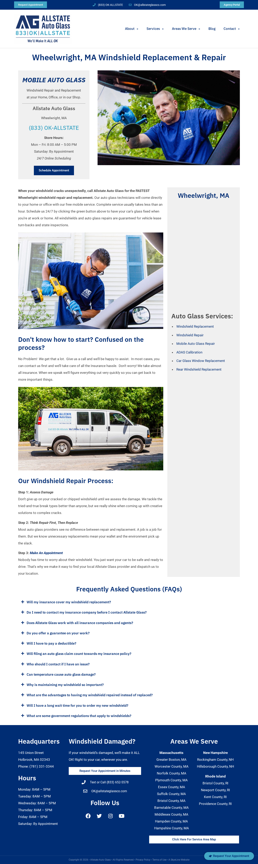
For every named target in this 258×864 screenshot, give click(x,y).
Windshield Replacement (195, 326)
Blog (211, 28)
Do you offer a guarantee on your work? (58, 633)
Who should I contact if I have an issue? (58, 664)
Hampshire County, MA (171, 828)
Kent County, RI (215, 797)
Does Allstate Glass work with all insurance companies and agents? (80, 623)
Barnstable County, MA (171, 808)
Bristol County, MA (171, 801)
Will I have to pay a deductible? (51, 643)
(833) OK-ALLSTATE (54, 127)
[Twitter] (99, 816)
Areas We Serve (184, 28)
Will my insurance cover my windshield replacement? (69, 602)
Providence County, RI (215, 804)
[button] (129, 602)
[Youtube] (122, 816)
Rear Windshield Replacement (199, 369)
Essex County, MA (171, 787)
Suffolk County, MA (171, 794)
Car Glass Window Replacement (200, 361)
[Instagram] (110, 816)
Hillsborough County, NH (215, 766)
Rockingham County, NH (215, 760)
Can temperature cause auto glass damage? (61, 674)
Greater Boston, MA (171, 760)
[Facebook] (88, 816)
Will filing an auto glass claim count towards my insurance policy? (79, 653)
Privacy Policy (143, 859)
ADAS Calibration (189, 352)
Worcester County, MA (171, 766)
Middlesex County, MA (171, 814)
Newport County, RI (215, 790)
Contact (230, 28)
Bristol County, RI (215, 783)
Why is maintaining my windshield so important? (65, 685)
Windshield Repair (190, 335)
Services (153, 28)
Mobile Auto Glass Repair (195, 344)
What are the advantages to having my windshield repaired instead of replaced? (90, 695)
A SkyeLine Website (179, 859)
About (129, 28)
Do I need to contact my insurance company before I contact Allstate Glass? (87, 612)
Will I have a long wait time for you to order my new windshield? (77, 705)
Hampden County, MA (171, 821)
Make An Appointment (46, 553)
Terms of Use (159, 859)
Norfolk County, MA (171, 773)
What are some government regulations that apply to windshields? (79, 716)
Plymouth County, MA (171, 780)
